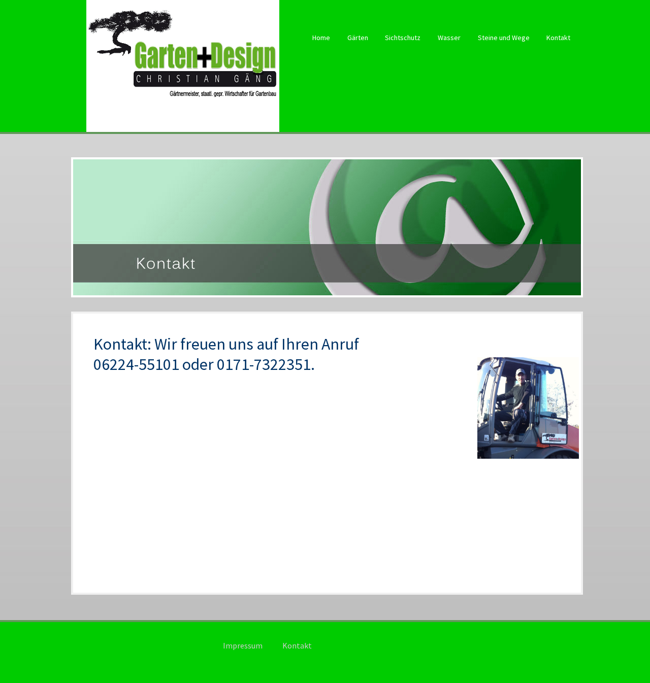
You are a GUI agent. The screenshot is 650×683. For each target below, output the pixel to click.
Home (321, 37)
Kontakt (558, 37)
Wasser (449, 37)
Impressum (243, 645)
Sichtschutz (402, 37)
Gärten (357, 37)
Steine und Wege (504, 37)
